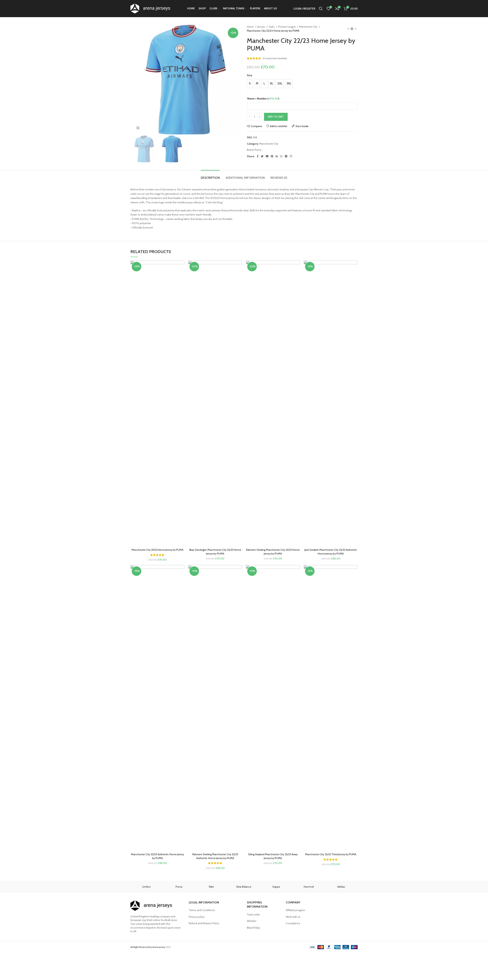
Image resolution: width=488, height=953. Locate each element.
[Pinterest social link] (272, 156)
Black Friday (253, 927)
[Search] (321, 8)
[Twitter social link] (262, 156)
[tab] (210, 176)
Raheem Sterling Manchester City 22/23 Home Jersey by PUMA (273, 551)
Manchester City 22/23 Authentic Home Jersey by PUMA (157, 856)
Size (249, 75)
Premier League (287, 26)
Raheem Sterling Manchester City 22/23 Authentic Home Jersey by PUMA (215, 856)
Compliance (293, 923)
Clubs (272, 26)
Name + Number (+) (263, 98)
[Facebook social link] (258, 156)
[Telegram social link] (286, 156)
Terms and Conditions (202, 910)
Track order (253, 914)
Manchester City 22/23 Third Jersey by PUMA (330, 854)
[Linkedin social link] (276, 156)
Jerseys (261, 26)
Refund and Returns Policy (204, 923)
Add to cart (276, 116)
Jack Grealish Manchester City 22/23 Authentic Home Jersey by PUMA (330, 551)
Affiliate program (295, 910)
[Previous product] (348, 29)
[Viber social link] (291, 156)
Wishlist (251, 921)
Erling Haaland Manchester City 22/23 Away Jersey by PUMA (273, 856)
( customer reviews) (275, 58)
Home (250, 26)
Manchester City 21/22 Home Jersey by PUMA (157, 549)
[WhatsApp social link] (281, 156)
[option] (250, 83)
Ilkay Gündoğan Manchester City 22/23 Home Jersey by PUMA (215, 551)
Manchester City (308, 26)
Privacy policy (197, 917)
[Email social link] (267, 156)
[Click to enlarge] (138, 128)
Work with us (293, 917)
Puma (258, 149)
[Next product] (356, 29)
